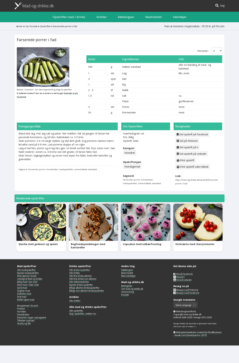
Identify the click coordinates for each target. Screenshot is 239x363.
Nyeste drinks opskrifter (81, 284)
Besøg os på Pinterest (187, 289)
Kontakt (125, 294)
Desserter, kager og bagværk (31, 317)
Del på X (180, 276)
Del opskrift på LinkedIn (192, 153)
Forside (34, 26)
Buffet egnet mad (25, 299)
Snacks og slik (24, 323)
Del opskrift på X (188, 147)
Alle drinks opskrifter (79, 269)
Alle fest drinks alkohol (80, 275)
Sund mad (22, 287)
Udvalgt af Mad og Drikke (29, 278)
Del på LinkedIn (184, 279)
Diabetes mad (24, 293)
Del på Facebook (184, 274)
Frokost (21, 308)
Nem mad (22, 284)
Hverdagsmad (132, 166)
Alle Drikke (74, 272)
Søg (221, 5)
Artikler (101, 17)
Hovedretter (23, 314)
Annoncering (127, 291)
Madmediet (153, 17)
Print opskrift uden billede (194, 166)
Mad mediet (127, 272)
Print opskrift (186, 160)
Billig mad (22, 281)
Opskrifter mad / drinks (69, 17)
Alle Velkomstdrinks (79, 281)
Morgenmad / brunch (27, 305)
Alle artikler (74, 300)
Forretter (21, 311)
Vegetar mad (23, 290)
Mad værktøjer (128, 275)
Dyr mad (33, 281)
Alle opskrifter (76, 310)
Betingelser (126, 285)
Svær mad (34, 284)
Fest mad (21, 296)
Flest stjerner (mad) (26, 275)
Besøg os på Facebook (187, 292)
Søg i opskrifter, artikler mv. (82, 313)
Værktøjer (180, 17)
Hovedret (129, 152)
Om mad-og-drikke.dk (132, 288)
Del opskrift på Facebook (193, 134)
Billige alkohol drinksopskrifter (84, 287)
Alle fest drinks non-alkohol (82, 278)
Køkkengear (126, 17)
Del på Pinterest (188, 140)
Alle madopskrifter (26, 269)
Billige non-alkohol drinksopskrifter (86, 290)
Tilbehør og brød (25, 320)
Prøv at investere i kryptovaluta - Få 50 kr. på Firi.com (194, 26)
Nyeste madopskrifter (28, 272)
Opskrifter (45, 26)
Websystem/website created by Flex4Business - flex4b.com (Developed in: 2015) (197, 334)
